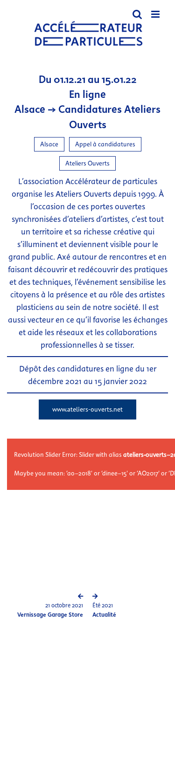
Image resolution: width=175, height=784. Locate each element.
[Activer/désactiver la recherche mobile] (137, 14)
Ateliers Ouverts (87, 163)
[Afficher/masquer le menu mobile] (156, 14)
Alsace (49, 144)
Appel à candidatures (105, 144)
